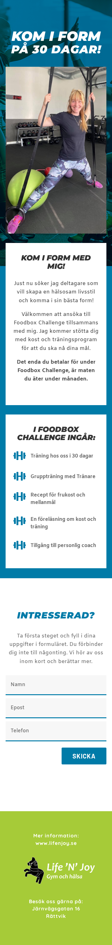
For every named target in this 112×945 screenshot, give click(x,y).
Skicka (84, 756)
